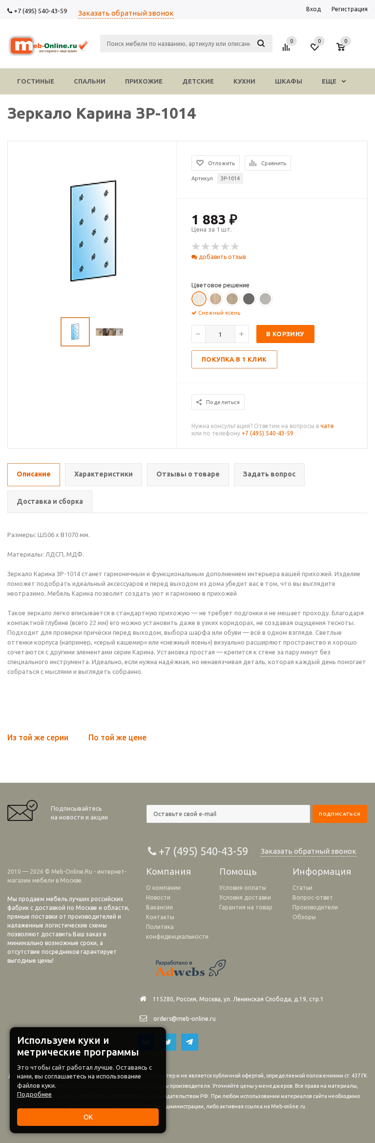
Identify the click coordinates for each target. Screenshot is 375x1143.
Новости (158, 897)
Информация (321, 871)
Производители (315, 907)
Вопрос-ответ (312, 897)
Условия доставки (245, 897)
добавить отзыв (221, 257)
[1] (196, 247)
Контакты (160, 917)
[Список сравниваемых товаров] (287, 51)
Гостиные (35, 81)
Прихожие (144, 81)
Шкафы (288, 81)
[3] (216, 247)
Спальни (89, 81)
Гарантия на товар (245, 907)
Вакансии (159, 907)
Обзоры (304, 917)
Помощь (238, 871)
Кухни (244, 81)
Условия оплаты (242, 887)
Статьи (302, 887)
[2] (206, 247)
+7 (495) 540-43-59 (39, 10)
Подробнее (34, 1094)
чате (327, 426)
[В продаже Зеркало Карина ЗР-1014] (93, 231)
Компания (168, 871)
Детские (198, 81)
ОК (88, 1117)
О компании (163, 887)
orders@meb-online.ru (184, 1018)
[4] (225, 247)
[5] (235, 247)
